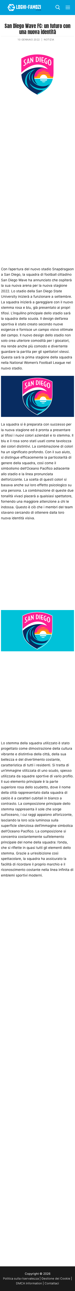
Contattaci (52, 1283)
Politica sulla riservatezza (21, 1278)
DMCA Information (29, 1283)
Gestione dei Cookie (55, 1278)
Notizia (49, 39)
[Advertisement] (37, 139)
